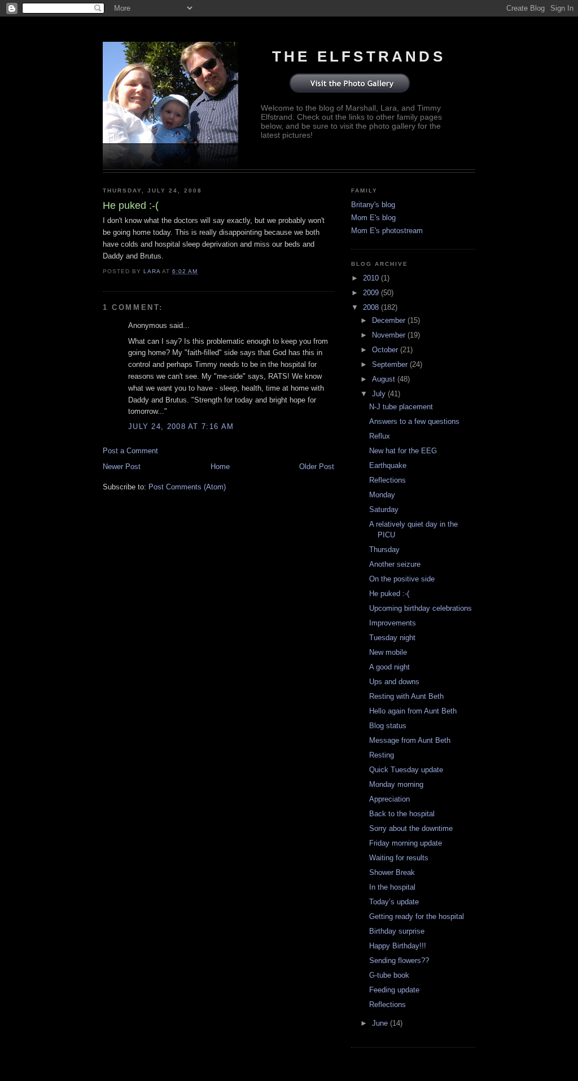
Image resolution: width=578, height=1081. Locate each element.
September (391, 364)
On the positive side (402, 579)
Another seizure (395, 564)
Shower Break (392, 872)
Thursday (384, 549)
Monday (382, 495)
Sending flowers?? (399, 960)
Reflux (379, 436)
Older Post (316, 466)
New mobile (388, 652)
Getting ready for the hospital (416, 916)
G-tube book (389, 975)
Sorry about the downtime (411, 828)
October (386, 349)
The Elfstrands (358, 56)
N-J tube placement (401, 406)
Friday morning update (405, 843)
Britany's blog (373, 204)
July (380, 393)
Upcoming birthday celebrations (420, 608)
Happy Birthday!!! (397, 946)
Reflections (387, 480)
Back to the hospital (402, 813)
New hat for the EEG (403, 451)
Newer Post (122, 466)
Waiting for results (398, 858)
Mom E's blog (373, 217)
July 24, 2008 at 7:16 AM (181, 426)
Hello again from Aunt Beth (413, 711)
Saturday (384, 509)
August (384, 379)
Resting (381, 755)
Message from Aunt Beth (409, 740)
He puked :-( (389, 593)
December (390, 320)
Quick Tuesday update (406, 769)
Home (220, 466)
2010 (372, 278)
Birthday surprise (396, 931)
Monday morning (396, 784)
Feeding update (394, 990)
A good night (389, 667)
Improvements (392, 623)
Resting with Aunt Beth (406, 696)
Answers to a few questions (414, 421)
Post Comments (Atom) (187, 487)
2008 (372, 307)
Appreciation (389, 799)
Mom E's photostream (387, 230)
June (381, 1023)
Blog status (387, 725)
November (390, 335)
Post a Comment (130, 451)
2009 (372, 292)
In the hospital (392, 887)
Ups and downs (394, 681)
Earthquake (387, 465)
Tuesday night (392, 637)
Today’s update (394, 902)
